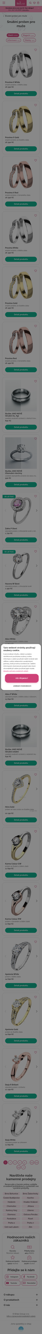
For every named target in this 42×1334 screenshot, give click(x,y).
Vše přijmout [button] (22, 678)
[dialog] (21, 667)
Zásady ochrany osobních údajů (15, 671)
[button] (21, 685)
